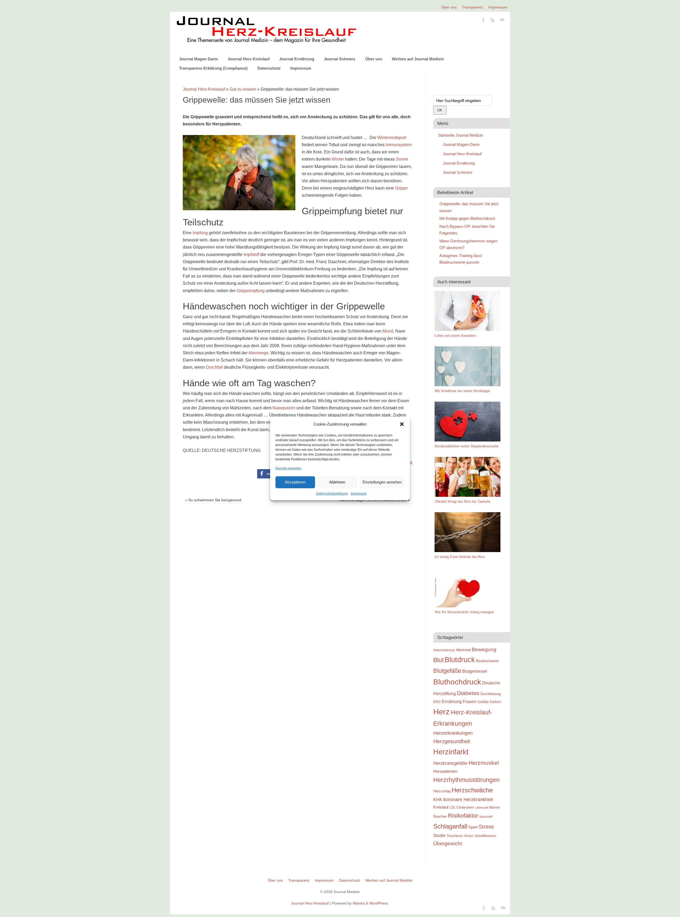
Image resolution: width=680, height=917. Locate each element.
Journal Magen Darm (198, 59)
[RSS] (493, 21)
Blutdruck (460, 660)
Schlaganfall (450, 826)
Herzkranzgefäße (450, 763)
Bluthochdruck (457, 682)
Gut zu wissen (243, 89)
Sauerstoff (485, 816)
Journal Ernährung (296, 59)
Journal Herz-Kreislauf (249, 59)
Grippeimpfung (251, 290)
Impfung (200, 232)
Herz (441, 711)
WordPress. (379, 903)
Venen (468, 836)
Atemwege (258, 353)
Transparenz (472, 7)
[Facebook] (483, 21)
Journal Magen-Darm (461, 144)
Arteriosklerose (444, 650)
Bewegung (484, 649)
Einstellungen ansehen (382, 482)
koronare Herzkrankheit (468, 799)
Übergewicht (447, 843)
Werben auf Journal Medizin (418, 59)
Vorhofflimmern (485, 836)
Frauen (469, 701)
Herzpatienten (445, 771)
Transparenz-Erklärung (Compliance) (213, 68)
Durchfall (214, 367)
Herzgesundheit (451, 741)
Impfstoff (251, 254)
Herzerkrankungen (453, 733)
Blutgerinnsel (474, 671)
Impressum (359, 493)
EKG (437, 702)
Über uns (449, 7)
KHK (437, 799)
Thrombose (455, 836)
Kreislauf (440, 807)
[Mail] (502, 21)
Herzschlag (441, 791)
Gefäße (483, 702)
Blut (438, 660)
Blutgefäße (447, 670)
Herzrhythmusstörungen (466, 779)
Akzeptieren (295, 482)
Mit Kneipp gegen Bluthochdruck (467, 218)
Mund (387, 331)
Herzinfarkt (451, 752)
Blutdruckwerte (487, 661)
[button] (402, 424)
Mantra (359, 903)
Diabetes (468, 693)
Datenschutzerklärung (332, 493)
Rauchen (440, 816)
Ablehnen (337, 482)
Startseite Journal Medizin (460, 135)
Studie (439, 835)
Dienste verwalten (288, 468)
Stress (486, 827)
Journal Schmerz (339, 59)
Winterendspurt (391, 137)
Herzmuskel (484, 763)
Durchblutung (491, 694)
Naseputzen (284, 408)
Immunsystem (399, 144)
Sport (473, 827)
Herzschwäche (472, 790)
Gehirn (495, 702)
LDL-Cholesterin (461, 807)
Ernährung (452, 701)
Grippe (401, 188)
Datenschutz (269, 68)
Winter (338, 159)
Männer (494, 807)
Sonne (402, 159)
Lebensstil (481, 807)
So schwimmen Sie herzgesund (213, 500)
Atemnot (463, 649)
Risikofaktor (463, 815)
